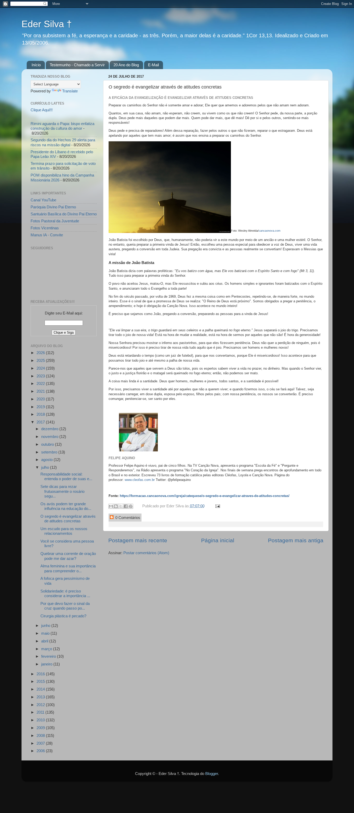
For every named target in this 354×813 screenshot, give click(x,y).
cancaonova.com (269, 230)
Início (36, 65)
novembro (50, 436)
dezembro (50, 429)
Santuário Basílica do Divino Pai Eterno (64, 214)
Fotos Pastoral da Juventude (55, 221)
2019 (41, 407)
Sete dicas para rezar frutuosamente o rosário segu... (62, 491)
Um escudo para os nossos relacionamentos (63, 531)
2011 (41, 712)
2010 (41, 720)
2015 (41, 681)
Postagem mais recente (137, 540)
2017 (41, 422)
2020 (41, 399)
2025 (41, 360)
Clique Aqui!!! (42, 110)
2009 (41, 728)
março (47, 649)
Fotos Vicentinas (45, 228)
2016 (41, 674)
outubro (48, 444)
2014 (41, 689)
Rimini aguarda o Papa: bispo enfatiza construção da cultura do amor (62, 125)
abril (45, 641)
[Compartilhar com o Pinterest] (130, 506)
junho (46, 625)
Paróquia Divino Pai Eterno (53, 207)
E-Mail (153, 65)
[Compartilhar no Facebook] (125, 506)
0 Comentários (127, 517)
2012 (41, 704)
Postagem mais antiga (295, 540)
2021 (41, 391)
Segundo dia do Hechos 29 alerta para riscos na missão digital (63, 142)
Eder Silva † (47, 24)
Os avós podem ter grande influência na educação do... (65, 506)
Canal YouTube (43, 200)
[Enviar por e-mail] (111, 506)
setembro (49, 452)
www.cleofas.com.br (140, 480)
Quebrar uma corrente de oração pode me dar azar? (68, 555)
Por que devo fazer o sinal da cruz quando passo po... (65, 605)
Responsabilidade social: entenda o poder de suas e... (66, 476)
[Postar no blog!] (115, 506)
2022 (41, 383)
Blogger (211, 773)
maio (46, 633)
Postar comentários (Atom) (146, 553)
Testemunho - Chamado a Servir (77, 65)
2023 (41, 376)
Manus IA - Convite (47, 235)
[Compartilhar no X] (120, 506)
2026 (41, 352)
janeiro (47, 664)
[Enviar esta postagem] (216, 506)
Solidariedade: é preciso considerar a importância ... (65, 593)
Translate (70, 91)
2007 (41, 743)
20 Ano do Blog (126, 65)
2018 (41, 414)
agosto (47, 459)
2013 (41, 697)
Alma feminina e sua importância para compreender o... (68, 568)
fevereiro (49, 656)
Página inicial (217, 540)
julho (45, 467)
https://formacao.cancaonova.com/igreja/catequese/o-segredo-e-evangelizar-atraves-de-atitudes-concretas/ (204, 496)
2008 (41, 735)
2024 (41, 368)
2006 (41, 751)
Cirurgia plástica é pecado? (63, 616)
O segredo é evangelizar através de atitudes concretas (68, 518)
